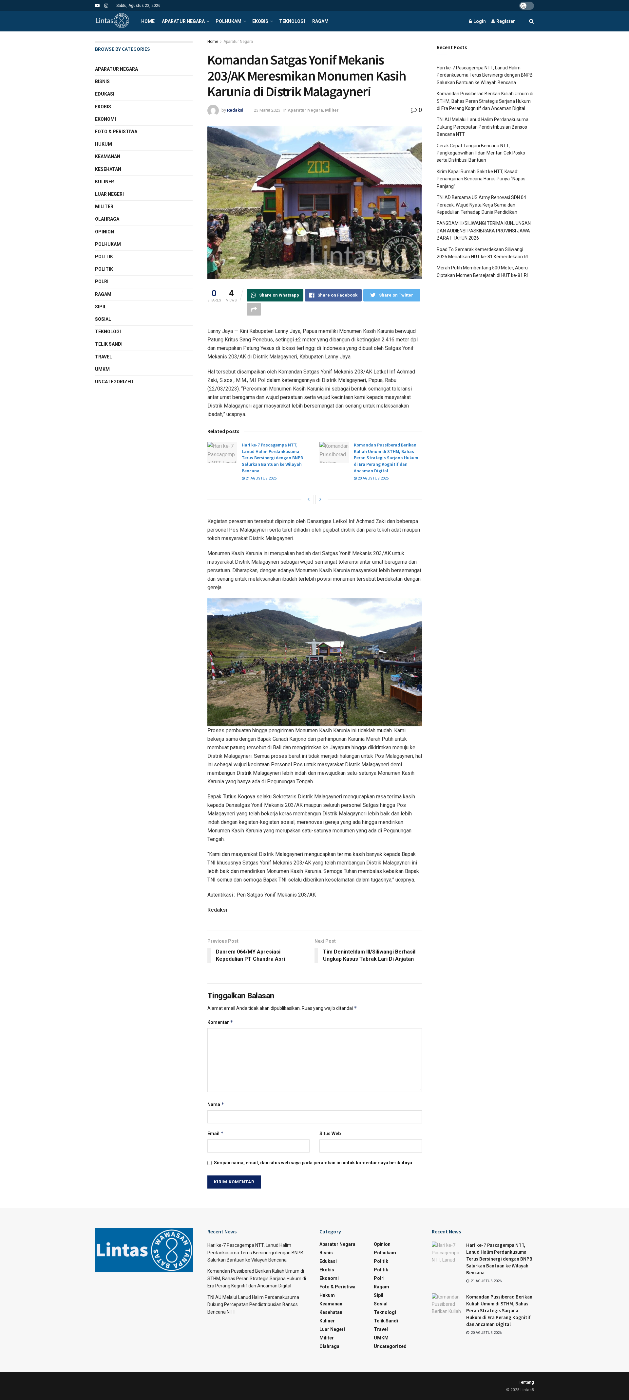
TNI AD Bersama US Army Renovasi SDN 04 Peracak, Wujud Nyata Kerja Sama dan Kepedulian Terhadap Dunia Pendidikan (481, 205)
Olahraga (107, 219)
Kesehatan (108, 169)
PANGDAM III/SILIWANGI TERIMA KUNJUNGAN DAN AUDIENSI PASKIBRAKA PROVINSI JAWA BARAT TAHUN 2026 (484, 231)
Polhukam (228, 21)
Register (505, 21)
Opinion (104, 231)
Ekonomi (105, 119)
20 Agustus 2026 (373, 478)
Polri (101, 281)
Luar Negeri (109, 194)
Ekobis (260, 21)
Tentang (526, 1382)
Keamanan (107, 156)
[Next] (320, 499)
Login (479, 21)
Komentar (220, 1022)
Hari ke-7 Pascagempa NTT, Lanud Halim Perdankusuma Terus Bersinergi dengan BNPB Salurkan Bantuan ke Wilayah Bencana (272, 457)
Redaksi (235, 110)
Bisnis (102, 81)
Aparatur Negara (183, 21)
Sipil (100, 306)
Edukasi (104, 94)
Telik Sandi (109, 344)
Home (148, 21)
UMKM (102, 369)
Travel (103, 356)
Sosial (103, 319)
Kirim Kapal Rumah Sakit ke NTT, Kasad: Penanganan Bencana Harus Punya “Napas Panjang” (481, 179)
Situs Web (330, 1133)
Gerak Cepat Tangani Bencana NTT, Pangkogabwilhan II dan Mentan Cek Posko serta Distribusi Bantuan (481, 153)
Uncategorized (114, 381)
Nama (215, 1104)
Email (215, 1133)
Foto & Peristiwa (116, 131)
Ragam (320, 21)
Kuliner (104, 181)
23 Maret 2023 (267, 110)
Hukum (103, 144)
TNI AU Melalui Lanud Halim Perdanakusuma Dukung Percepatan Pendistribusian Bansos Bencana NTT (482, 127)
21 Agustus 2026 (260, 478)
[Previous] (309, 499)
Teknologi (292, 21)
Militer (332, 110)
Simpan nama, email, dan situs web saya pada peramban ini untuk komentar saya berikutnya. (313, 1162)
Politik (104, 256)
